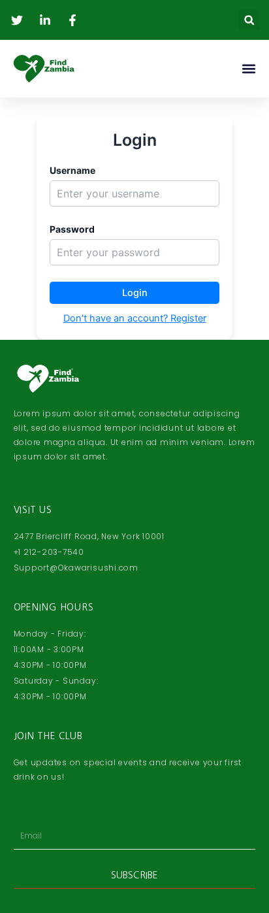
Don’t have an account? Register (134, 318)
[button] (249, 20)
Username (72, 170)
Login (135, 293)
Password (72, 229)
